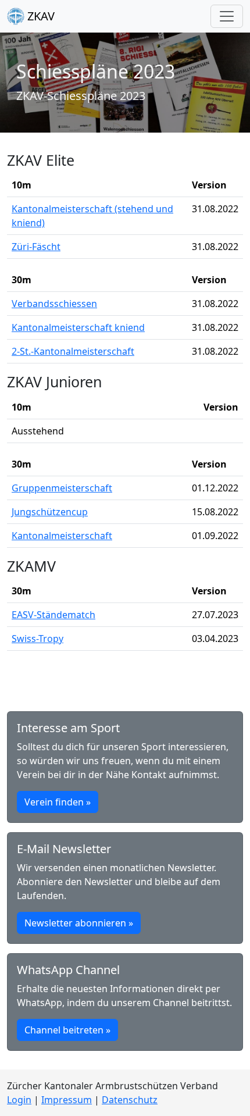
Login (19, 1099)
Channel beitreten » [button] (67, 1030)
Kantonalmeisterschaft (62, 535)
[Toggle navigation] (226, 16)
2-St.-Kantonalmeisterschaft (73, 351)
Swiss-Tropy (37, 638)
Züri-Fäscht (36, 246)
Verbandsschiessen (54, 303)
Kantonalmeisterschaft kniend (78, 327)
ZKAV (39, 16)
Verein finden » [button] (57, 802)
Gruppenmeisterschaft (62, 488)
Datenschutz (130, 1099)
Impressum (66, 1099)
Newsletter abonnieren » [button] (78, 923)
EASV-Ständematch (53, 614)
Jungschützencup (50, 511)
